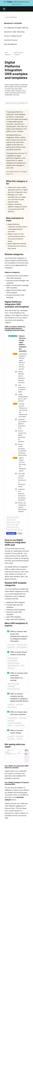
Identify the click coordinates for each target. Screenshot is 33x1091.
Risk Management (10, 44)
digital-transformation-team (12, 527)
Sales (14, 32)
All (5, 28)
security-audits (11, 704)
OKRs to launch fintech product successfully (18, 653)
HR (21, 36)
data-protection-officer (21, 644)
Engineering (14, 36)
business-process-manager (12, 524)
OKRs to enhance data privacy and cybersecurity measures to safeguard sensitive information (19, 636)
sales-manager (11, 720)
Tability (7, 771)
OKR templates (7, 53)
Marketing (20, 32)
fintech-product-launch (12, 658)
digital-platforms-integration (12, 517)
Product (7, 36)
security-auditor (19, 704)
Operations (8, 32)
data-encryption (11, 644)
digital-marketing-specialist (13, 665)
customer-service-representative (14, 722)
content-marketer (19, 736)
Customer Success (10, 40)
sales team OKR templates (15, 619)
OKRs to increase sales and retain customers (18, 713)
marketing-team (11, 668)
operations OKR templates (15, 610)
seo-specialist (10, 736)
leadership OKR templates (15, 602)
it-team (22, 665)
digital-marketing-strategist (13, 683)
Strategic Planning (21, 28)
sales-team (10, 725)
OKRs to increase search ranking (16, 732)
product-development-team (13, 688)
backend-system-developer (13, 663)
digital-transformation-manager (13, 522)
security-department (12, 707)
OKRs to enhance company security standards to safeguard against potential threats (19, 697)
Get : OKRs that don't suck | (16, 3)
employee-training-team (22, 647)
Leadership (10, 28)
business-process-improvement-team (14, 529)
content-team (19, 738)
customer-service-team (19, 725)
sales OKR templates (13, 617)
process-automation (11, 519)
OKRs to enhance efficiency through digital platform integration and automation (15, 328)
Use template (11, 533)
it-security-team (11, 647)
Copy (20, 533)
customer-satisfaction (12, 660)
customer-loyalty (22, 717)
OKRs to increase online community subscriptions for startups (19, 676)
